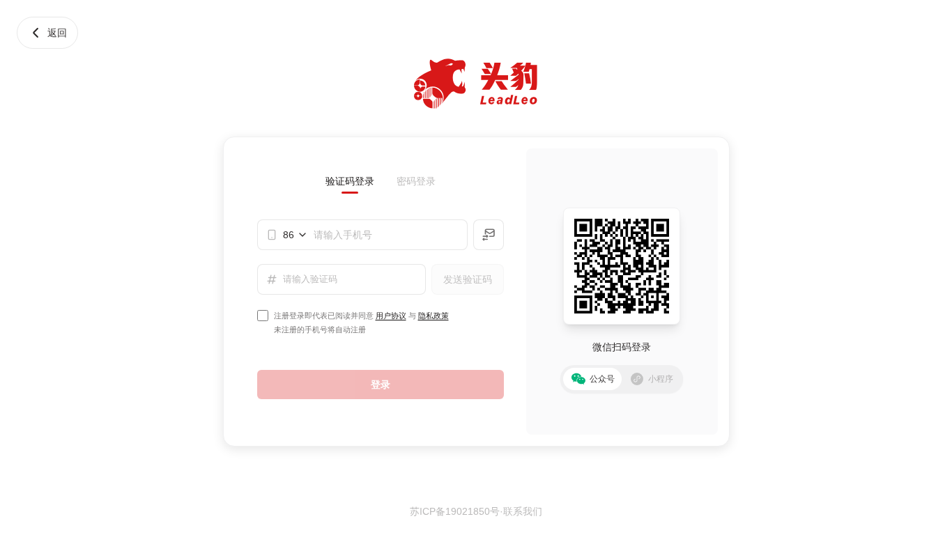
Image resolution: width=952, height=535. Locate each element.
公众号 (602, 379)
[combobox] (295, 235)
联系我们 (522, 511)
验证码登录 (349, 181)
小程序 (660, 379)
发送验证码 (467, 279)
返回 (57, 32)
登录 (380, 384)
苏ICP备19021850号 (455, 511)
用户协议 (391, 315)
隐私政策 (433, 315)
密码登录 (416, 181)
